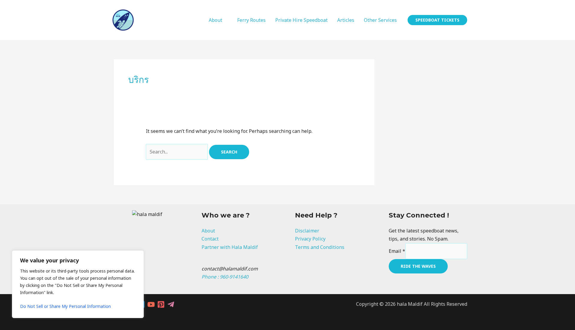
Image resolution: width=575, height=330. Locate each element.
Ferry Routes (251, 20)
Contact (210, 238)
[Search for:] (177, 151)
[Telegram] (171, 304)
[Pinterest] (161, 304)
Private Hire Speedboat (301, 20)
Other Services (380, 20)
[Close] (137, 255)
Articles (345, 20)
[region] (78, 284)
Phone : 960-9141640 (225, 276)
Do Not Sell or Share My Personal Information (65, 306)
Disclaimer (307, 230)
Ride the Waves (418, 266)
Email (397, 251)
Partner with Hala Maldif (230, 247)
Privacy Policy (310, 238)
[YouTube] (151, 304)
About (215, 20)
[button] (437, 20)
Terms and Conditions (319, 247)
